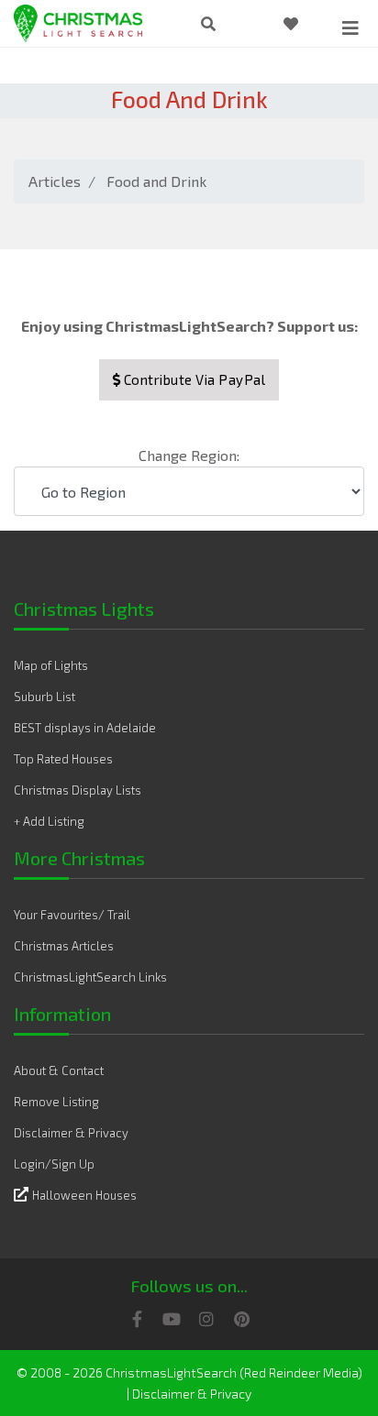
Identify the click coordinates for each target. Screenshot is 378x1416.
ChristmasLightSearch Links (90, 977)
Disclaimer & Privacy (71, 1132)
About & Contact (59, 1070)
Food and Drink (156, 181)
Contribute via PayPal (192, 379)
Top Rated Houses (63, 759)
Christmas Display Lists (77, 790)
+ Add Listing (49, 821)
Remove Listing (56, 1101)
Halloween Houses (84, 1195)
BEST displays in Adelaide (85, 727)
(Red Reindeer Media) (300, 1372)
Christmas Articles (64, 946)
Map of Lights (51, 665)
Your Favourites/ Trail (72, 914)
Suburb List (44, 696)
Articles (54, 181)
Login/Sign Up (54, 1164)
